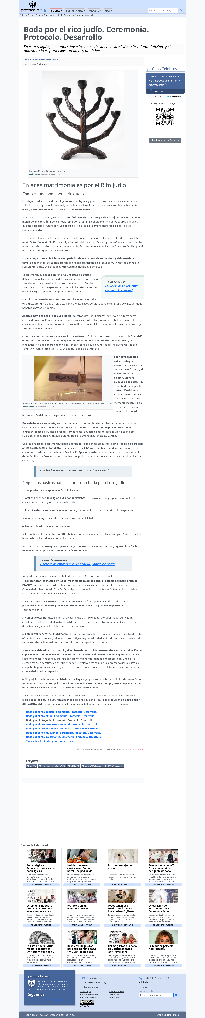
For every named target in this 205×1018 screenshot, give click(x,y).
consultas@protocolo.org (94, 982)
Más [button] (107, 10)
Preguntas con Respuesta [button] (167, 140)
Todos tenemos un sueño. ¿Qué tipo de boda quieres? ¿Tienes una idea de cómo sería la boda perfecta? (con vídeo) (122, 913)
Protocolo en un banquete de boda (78, 907)
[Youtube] (56, 999)
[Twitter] (43, 999)
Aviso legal (85, 991)
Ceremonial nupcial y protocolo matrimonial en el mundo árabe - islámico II (40, 910)
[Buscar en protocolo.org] (181, 10)
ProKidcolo (114, 997)
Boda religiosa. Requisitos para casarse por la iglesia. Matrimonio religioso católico (41, 871)
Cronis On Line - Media (168, 1014)
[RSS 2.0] (59, 999)
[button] (83, 120)
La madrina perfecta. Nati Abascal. (161, 947)
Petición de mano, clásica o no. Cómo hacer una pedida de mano (79, 869)
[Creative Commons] (87, 1002)
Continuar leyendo (41, 884)
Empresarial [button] (74, 10)
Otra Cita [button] (157, 96)
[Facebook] (40, 999)
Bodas (33, 766)
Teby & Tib (114, 994)
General (75, 766)
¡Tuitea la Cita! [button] (175, 96)
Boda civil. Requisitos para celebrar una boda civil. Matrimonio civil (81, 948)
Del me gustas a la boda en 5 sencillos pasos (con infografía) (122, 948)
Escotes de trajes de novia (120, 867)
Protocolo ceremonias (53, 766)
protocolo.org (114, 766)
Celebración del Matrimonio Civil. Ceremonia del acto (160, 908)
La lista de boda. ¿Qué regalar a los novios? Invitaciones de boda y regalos (40, 950)
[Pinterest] (46, 999)
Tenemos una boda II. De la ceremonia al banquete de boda (162, 868)
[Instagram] (52, 999)
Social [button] (55, 10)
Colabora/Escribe (88, 997)
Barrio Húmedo (116, 991)
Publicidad (144, 982)
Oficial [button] (94, 10)
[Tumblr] (49, 999)
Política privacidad (89, 994)
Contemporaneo (93, 766)
